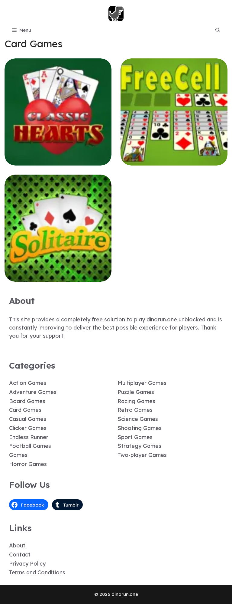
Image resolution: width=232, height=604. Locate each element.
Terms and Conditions (37, 572)
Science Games (138, 418)
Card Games (25, 409)
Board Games (27, 401)
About (17, 545)
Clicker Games (28, 428)
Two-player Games (142, 454)
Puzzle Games (136, 392)
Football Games (30, 445)
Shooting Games (140, 428)
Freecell (174, 161)
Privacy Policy (27, 563)
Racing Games (136, 401)
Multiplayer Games (142, 382)
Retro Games (135, 409)
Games (18, 454)
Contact (20, 554)
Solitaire (58, 277)
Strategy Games (139, 445)
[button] (217, 30)
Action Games (27, 382)
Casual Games (27, 418)
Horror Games (28, 464)
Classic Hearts (58, 161)
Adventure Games (32, 392)
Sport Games (135, 437)
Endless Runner (28, 437)
